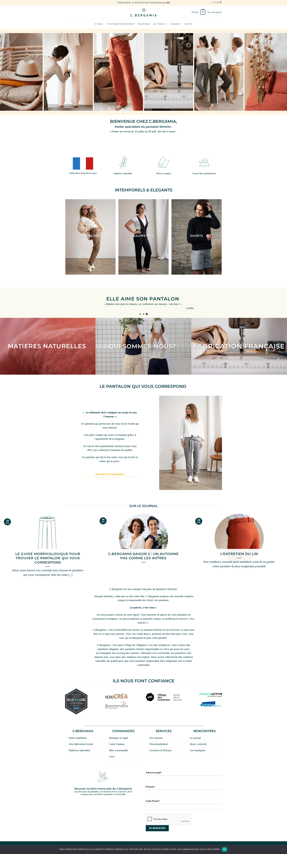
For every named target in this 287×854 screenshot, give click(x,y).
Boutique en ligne (118, 736)
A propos (174, 24)
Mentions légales (143, 844)
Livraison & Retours (160, 749)
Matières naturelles (79, 749)
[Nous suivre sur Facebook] (211, 2)
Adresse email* (153, 771)
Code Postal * (153, 799)
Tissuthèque (144, 24)
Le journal (195, 736)
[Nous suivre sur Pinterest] (217, 2)
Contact (157, 844)
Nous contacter (198, 742)
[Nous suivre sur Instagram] (214, 2)
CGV (112, 755)
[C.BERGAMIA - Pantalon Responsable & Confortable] (143, 12)
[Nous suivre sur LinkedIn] (220, 2)
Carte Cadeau (117, 742)
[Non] (283, 850)
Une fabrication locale (81, 742)
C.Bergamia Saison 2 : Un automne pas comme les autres (143, 554)
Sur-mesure (159, 24)
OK (224, 849)
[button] (198, 12)
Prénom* (150, 785)
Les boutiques (197, 749)
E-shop (98, 24)
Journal (188, 24)
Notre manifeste (78, 736)
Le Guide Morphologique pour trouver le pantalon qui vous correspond (47, 556)
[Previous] (9, 302)
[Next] (277, 302)
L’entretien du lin (239, 552)
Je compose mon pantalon (120, 24)
